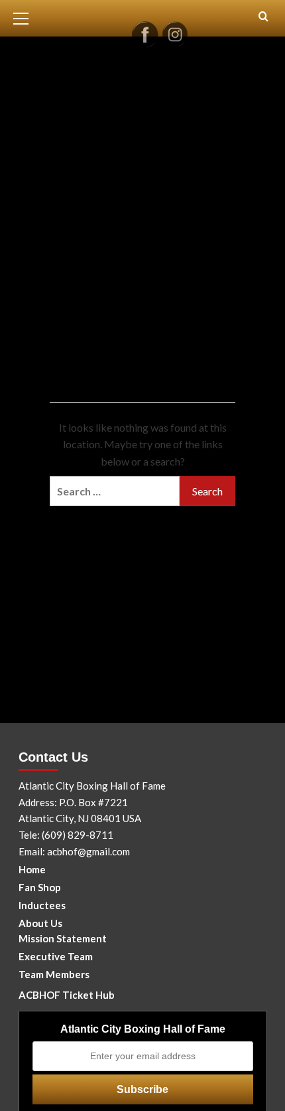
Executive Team (56, 956)
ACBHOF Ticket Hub (67, 995)
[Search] (263, 17)
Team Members (54, 974)
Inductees (42, 905)
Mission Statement (63, 938)
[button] (26, 16)
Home (32, 869)
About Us (40, 923)
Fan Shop (40, 887)
